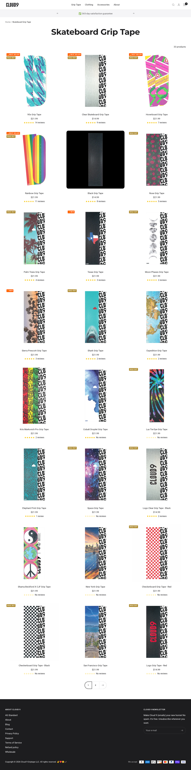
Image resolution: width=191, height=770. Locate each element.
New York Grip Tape (95, 586)
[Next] (102, 685)
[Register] (182, 730)
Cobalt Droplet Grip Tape (95, 429)
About (117, 4)
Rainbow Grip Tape (34, 193)
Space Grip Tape (95, 508)
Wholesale (10, 752)
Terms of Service (13, 742)
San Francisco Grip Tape (95, 665)
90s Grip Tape (34, 114)
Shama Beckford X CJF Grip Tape (34, 586)
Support (9, 738)
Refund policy (11, 747)
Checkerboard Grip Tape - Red (156, 586)
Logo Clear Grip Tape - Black (157, 508)
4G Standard (11, 715)
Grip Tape (76, 4)
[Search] (173, 5)
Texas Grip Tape (95, 272)
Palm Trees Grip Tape (34, 272)
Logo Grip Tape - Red (156, 665)
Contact (9, 729)
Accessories (103, 4)
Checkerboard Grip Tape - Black (34, 665)
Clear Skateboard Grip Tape (95, 114)
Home (8, 22)
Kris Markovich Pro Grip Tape (34, 429)
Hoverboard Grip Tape (157, 114)
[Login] (179, 5)
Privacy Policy (12, 733)
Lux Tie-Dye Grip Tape (156, 429)
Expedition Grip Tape (157, 350)
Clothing (89, 4)
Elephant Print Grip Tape (34, 508)
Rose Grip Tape (156, 193)
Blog (7, 724)
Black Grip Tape (95, 193)
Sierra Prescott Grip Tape (34, 350)
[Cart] (184, 4)
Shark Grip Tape (95, 350)
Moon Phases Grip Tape (157, 272)
